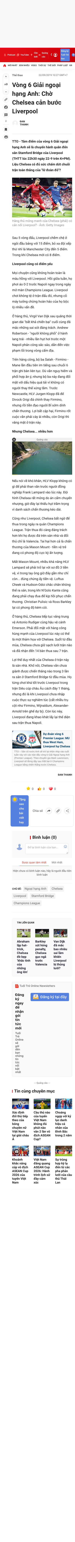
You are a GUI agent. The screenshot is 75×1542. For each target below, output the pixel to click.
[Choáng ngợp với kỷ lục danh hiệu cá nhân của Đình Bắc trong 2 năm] (63, 1104)
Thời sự (42, 65)
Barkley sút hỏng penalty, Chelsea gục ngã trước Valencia (41, 953)
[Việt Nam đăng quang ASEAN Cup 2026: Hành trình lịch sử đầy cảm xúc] (42, 1151)
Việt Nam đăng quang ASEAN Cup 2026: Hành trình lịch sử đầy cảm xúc (42, 1171)
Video (34, 65)
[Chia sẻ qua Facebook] (49, 811)
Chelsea (57, 888)
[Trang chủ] (4, 65)
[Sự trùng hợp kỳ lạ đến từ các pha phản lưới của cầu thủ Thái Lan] (63, 1151)
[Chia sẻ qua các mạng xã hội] (67, 811)
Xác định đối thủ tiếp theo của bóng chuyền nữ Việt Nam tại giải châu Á (20, 1126)
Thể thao (17, 75)
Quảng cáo (45, 55)
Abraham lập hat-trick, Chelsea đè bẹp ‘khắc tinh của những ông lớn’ (23, 957)
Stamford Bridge (43, 896)
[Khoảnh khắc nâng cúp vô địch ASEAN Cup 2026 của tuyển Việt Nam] (20, 1151)
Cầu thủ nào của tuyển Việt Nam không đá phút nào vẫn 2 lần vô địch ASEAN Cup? (42, 1126)
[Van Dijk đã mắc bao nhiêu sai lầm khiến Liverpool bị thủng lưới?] (60, 933)
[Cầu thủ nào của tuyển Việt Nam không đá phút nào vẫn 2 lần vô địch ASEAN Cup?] (42, 1104)
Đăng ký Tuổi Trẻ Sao (65, 55)
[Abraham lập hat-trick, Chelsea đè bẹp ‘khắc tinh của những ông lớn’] (24, 933)
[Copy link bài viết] (58, 811)
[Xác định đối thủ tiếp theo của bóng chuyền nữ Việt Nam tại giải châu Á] (20, 1104)
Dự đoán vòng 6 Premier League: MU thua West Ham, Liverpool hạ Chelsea (56, 740)
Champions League (27, 903)
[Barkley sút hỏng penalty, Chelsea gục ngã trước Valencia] (42, 933)
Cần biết (36, 55)
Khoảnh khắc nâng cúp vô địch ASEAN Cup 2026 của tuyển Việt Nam (20, 1171)
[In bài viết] (6, 137)
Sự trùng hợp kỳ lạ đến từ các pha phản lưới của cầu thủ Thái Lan (63, 1171)
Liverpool (20, 896)
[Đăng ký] (50, 997)
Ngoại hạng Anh (35, 888)
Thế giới (52, 65)
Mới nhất (13, 65)
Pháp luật (62, 65)
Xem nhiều (24, 65)
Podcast (11, 55)
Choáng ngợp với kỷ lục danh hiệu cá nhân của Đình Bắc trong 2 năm (63, 1124)
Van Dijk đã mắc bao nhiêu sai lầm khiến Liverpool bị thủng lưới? (60, 955)
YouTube (24, 55)
